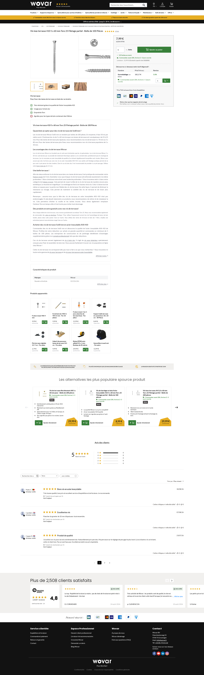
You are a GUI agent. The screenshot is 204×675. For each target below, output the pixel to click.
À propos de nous (118, 633)
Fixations (35, 26)
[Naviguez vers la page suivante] (110, 562)
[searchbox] (28, 476)
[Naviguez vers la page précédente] (94, 562)
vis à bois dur (70, 240)
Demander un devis (78, 643)
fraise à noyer (38, 177)
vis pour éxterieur (91, 240)
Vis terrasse (50, 26)
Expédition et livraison (38, 633)
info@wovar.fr (162, 640)
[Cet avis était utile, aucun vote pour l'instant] (177, 504)
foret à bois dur (41, 166)
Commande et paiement (39, 636)
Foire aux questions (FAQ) (121, 640)
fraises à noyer (47, 182)
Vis (42, 26)
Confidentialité (79, 670)
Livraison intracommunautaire (82, 636)
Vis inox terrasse (64, 26)
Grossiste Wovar (77, 640)
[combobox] (49, 476)
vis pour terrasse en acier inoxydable (79, 252)
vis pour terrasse (55, 252)
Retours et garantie (37, 640)
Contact (33, 643)
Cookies (89, 670)
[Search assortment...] (144, 5)
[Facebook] (154, 653)
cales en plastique (50, 215)
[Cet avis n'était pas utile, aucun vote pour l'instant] (181, 504)
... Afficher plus (178, 596)
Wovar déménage (118, 636)
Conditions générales (123, 670)
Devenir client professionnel (81, 633)
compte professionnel (61, 236)
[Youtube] (159, 653)
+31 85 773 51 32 (161, 643)
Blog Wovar (75, 647)
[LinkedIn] (163, 653)
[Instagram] (167, 653)
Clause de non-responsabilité (103, 670)
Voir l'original (47, 498)
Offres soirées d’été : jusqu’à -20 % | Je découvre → (102, 22)
